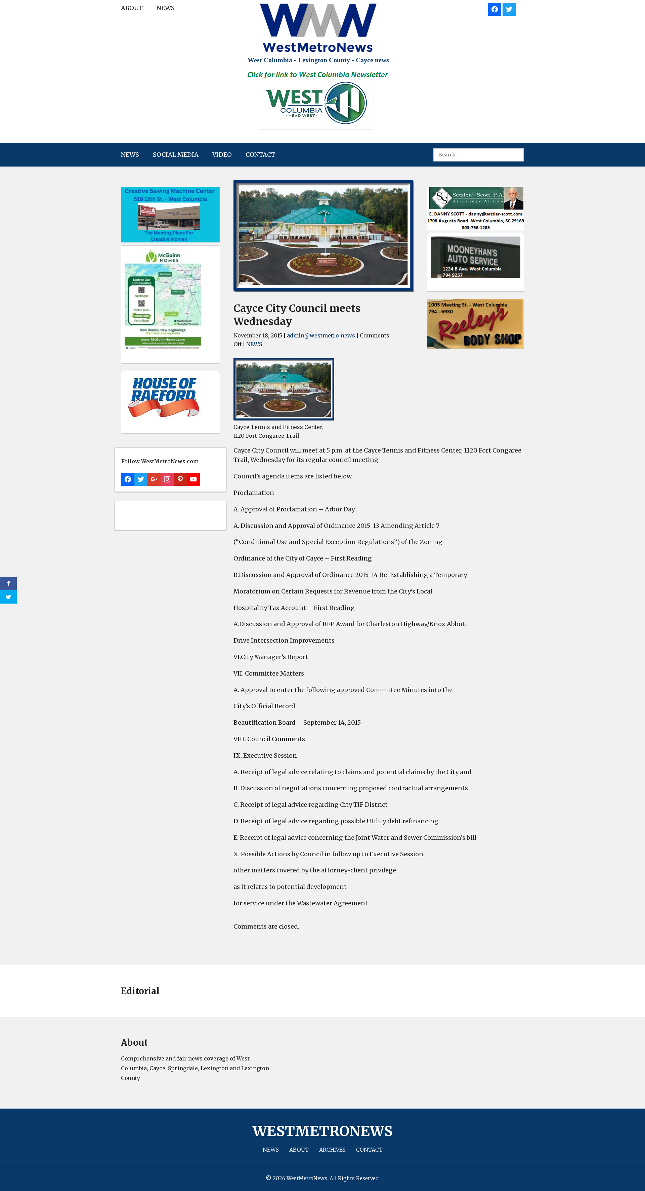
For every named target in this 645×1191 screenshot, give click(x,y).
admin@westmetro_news (321, 335)
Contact (260, 154)
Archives (332, 1149)
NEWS (166, 8)
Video (222, 154)
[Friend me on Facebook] (494, 8)
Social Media (176, 154)
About (132, 8)
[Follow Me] (509, 8)
